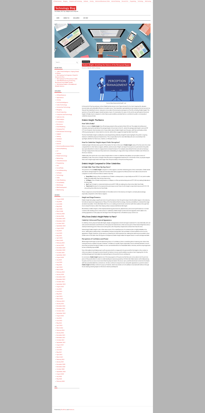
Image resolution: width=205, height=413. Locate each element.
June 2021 (59, 349)
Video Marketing (61, 180)
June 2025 (59, 233)
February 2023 (61, 301)
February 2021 (61, 359)
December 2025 (61, 218)
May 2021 (59, 352)
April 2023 (59, 296)
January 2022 (60, 332)
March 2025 (60, 240)
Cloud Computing (61, 112)
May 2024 (59, 264)
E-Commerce (60, 122)
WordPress (64, 409)
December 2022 (61, 306)
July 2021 (59, 347)
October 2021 (60, 340)
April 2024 (59, 267)
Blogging (65, 1)
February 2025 (61, 243)
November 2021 (61, 337)
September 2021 (61, 342)
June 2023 (59, 291)
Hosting (92, 1)
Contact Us (66, 18)
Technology (140, 1)
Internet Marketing (115, 1)
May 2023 (59, 294)
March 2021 (60, 357)
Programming (133, 1)
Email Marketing (61, 126)
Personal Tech (125, 1)
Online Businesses (62, 160)
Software (59, 173)
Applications (60, 97)
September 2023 (61, 284)
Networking (60, 158)
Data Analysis (60, 119)
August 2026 (60, 199)
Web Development (62, 187)
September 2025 (61, 226)
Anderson (71, 409)
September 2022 (61, 313)
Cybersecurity (60, 117)
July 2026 (59, 201)
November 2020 (61, 366)
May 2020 (59, 379)
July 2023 (59, 289)
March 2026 (60, 211)
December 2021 (61, 335)
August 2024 (60, 257)
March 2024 (60, 269)
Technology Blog (65, 8)
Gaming (59, 136)
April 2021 (59, 354)
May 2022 (59, 323)
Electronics (60, 124)
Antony (98, 68)
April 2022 (59, 325)
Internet (59, 143)
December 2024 (61, 247)
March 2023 (60, 298)
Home (57, 18)
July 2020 (59, 376)
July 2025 (59, 230)
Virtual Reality (60, 182)
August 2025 (60, 228)
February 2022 (61, 330)
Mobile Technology (62, 156)
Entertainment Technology (64, 131)
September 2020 (61, 371)
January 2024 (60, 274)
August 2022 (60, 315)
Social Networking (62, 170)
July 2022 (59, 318)
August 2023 (60, 286)
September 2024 (61, 255)
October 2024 (60, 252)
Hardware (86, 1)
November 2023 (61, 279)
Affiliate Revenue (57, 1)
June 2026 (59, 204)
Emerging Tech (61, 129)
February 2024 (61, 272)
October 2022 (60, 311)
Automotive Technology (63, 107)
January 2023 (60, 303)
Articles (59, 100)
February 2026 (61, 213)
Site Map (85, 18)
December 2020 (61, 364)
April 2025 (59, 238)
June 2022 (59, 320)
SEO (58, 165)
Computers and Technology (75, 1)
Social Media (60, 168)
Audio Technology (62, 105)
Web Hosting (148, 1)
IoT (57, 151)
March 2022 (60, 328)
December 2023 (61, 277)
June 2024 (59, 262)
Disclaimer (76, 18)
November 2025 (61, 221)
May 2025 (59, 235)
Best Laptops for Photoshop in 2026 (67, 79)
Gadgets (59, 134)
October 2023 (60, 281)
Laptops (59, 153)
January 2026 (60, 216)
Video (58, 177)
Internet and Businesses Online (102, 1)
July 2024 (59, 260)
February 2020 (61, 381)
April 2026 (59, 209)
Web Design (60, 185)
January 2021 (60, 362)
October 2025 (60, 223)
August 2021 (60, 345)
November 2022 (61, 308)
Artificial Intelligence (62, 102)
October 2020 (60, 369)
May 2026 (59, 206)
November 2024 (61, 250)
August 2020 (60, 374)
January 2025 (60, 245)
